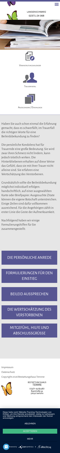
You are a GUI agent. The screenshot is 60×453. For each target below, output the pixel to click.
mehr (30, 438)
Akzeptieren (30, 431)
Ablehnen (30, 423)
